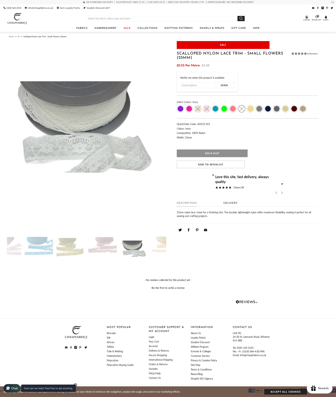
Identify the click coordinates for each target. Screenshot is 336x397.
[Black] (276, 108)
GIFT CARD (238, 28)
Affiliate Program (200, 346)
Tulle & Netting (115, 351)
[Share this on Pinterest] (197, 230)
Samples (153, 368)
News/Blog (197, 374)
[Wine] (294, 108)
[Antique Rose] (233, 108)
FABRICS (82, 28)
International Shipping (161, 359)
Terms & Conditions (201, 369)
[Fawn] (303, 108)
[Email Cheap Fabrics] (313, 7)
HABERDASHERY (105, 28)
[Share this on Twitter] (180, 230)
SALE (127, 28)
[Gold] (250, 108)
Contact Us (155, 377)
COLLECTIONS (148, 28)
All (19, 36)
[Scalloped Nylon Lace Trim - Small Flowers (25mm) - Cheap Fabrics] (86, 135)
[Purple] (180, 108)
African (110, 342)
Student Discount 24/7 (98, 7)
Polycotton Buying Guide (120, 364)
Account (153, 346)
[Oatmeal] (285, 108)
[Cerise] (189, 108)
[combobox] (161, 18)
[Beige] (198, 108)
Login (151, 336)
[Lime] (224, 108)
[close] (332, 2)
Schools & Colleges (201, 351)
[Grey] (259, 108)
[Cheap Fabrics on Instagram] (322, 7)
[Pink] (206, 108)
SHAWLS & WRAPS (212, 28)
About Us (196, 333)
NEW (256, 28)
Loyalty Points (198, 337)
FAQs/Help (155, 373)
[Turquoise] (215, 108)
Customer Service (200, 355)
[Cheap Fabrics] (17, 18)
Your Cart (154, 341)
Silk (108, 337)
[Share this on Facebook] (188, 230)
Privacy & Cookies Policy (204, 360)
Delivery (230, 202)
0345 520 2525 (14, 7)
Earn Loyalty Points (70, 7)
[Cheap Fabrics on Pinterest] (327, 7)
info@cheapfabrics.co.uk (40, 7)
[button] (304, 57)
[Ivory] (241, 108)
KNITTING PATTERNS (178, 28)
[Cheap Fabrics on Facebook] (317, 7)
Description (187, 202)
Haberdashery (114, 355)
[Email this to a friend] (205, 230)
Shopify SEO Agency (202, 378)
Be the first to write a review (168, 287)
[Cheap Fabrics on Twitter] (331, 7)
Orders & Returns (158, 364)
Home (11, 36)
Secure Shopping (158, 355)
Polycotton (112, 360)
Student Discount (200, 342)
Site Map (195, 364)
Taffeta (110, 346)
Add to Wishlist (210, 164)
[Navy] (268, 108)
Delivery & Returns (159, 350)
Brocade (111, 333)
